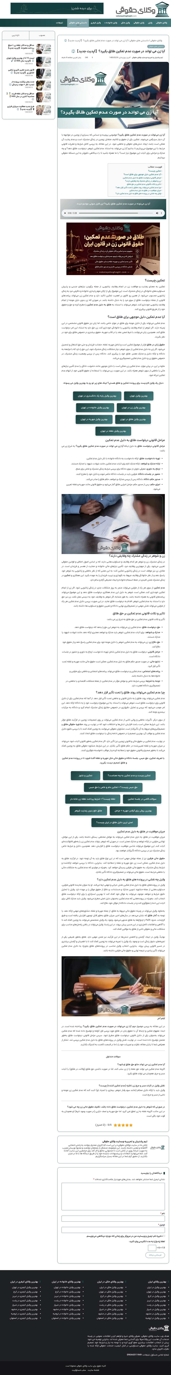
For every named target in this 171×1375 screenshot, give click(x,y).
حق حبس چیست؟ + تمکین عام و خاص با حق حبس (113, 787)
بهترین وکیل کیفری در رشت (25, 1300)
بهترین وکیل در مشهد (156, 1313)
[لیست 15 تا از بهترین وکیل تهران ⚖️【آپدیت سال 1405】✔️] (43, 62)
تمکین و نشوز (85, 775)
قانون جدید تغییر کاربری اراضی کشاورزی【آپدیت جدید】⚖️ (21, 71)
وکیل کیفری (96, 22)
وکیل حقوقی (139, 22)
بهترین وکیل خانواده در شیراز (67, 1305)
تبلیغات (59, 22)
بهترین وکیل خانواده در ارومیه (66, 1313)
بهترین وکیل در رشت (156, 1305)
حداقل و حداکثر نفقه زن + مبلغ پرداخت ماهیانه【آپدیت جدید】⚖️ (20, 48)
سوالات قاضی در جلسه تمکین (142, 799)
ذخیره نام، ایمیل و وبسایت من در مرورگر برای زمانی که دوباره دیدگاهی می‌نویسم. (124, 1236)
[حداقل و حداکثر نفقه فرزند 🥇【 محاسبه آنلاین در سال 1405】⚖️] (43, 97)
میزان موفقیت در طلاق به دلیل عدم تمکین (145, 190)
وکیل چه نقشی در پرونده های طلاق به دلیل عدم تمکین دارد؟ (138, 193)
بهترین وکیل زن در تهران (133, 407)
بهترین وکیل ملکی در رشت (111, 1305)
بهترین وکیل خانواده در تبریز (67, 1296)
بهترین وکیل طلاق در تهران (133, 419)
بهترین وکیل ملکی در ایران (111, 1287)
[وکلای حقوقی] (142, 9)
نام (162, 1213)
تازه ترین (15, 35)
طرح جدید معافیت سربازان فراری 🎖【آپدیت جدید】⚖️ (20, 108)
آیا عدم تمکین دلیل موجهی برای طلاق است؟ (142, 174)
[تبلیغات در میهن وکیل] (57, 8)
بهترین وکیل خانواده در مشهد (66, 1309)
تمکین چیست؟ (154, 171)
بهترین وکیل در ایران (156, 1287)
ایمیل (161, 1224)
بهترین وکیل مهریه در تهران (94, 419)
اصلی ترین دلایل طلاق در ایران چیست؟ (114, 822)
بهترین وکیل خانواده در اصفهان (66, 1318)
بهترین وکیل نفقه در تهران (113, 431)
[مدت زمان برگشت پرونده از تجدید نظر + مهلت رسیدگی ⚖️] (43, 85)
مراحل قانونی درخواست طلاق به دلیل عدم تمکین (142, 178)
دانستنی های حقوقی (78, 22)
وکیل (150, 22)
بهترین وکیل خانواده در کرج (67, 1291)
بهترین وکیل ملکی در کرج (111, 1296)
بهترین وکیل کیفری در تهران (25, 1287)
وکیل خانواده (111, 22)
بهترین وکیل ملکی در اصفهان (110, 1318)
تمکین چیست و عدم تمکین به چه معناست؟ (129, 775)
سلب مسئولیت (79, 1370)
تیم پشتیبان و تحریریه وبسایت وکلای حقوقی (147, 58)
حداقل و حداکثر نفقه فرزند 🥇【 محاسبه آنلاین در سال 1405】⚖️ (20, 96)
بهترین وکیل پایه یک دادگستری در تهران (97, 395)
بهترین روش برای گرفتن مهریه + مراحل (133, 810)
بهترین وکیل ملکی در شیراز (111, 1309)
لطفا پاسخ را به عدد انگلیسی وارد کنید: (147, 1241)
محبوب (42, 35)
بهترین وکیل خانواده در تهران (95, 407)
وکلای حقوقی (161, 22)
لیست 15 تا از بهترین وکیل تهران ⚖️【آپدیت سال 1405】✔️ (20, 59)
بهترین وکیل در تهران (156, 1291)
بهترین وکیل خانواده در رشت (67, 1300)
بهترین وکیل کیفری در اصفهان (24, 1318)
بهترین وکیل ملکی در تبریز (111, 1300)
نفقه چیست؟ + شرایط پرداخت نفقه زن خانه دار (92, 799)
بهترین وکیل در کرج (157, 1296)
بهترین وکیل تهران (139, 395)
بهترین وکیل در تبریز (156, 1300)
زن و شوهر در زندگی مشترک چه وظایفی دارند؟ (143, 181)
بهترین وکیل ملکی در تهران (111, 1291)
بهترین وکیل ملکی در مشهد (110, 1313)
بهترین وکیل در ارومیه (155, 1318)
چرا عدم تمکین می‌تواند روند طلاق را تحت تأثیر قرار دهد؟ (138, 187)
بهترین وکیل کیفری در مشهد (24, 1309)
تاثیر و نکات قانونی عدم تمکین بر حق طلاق (144, 184)
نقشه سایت (93, 1370)
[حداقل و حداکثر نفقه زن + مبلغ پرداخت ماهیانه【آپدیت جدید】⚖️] (43, 49)
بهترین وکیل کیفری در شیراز (25, 1305)
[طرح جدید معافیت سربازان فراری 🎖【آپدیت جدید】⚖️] (43, 110)
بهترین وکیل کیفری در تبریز (25, 1296)
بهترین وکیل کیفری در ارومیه (24, 1313)
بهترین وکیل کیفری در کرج (25, 1291)
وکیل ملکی (125, 22)
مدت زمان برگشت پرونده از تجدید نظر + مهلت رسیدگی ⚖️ (21, 83)
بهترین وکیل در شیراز (156, 1309)
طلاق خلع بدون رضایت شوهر (88, 810)
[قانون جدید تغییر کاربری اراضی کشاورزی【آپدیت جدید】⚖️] (43, 74)
